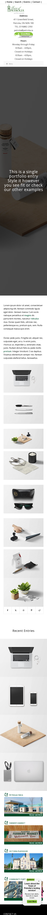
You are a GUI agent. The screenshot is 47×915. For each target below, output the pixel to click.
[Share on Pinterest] (31, 610)
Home (9, 2)
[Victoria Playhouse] (23, 862)
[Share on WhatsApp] (23, 610)
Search (18, 2)
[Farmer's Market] (23, 834)
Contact (36, 2)
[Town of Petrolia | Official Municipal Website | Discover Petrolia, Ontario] (23, 9)
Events (27, 2)
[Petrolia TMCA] (23, 806)
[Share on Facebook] (8, 610)
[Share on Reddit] (39, 610)
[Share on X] (15, 610)
